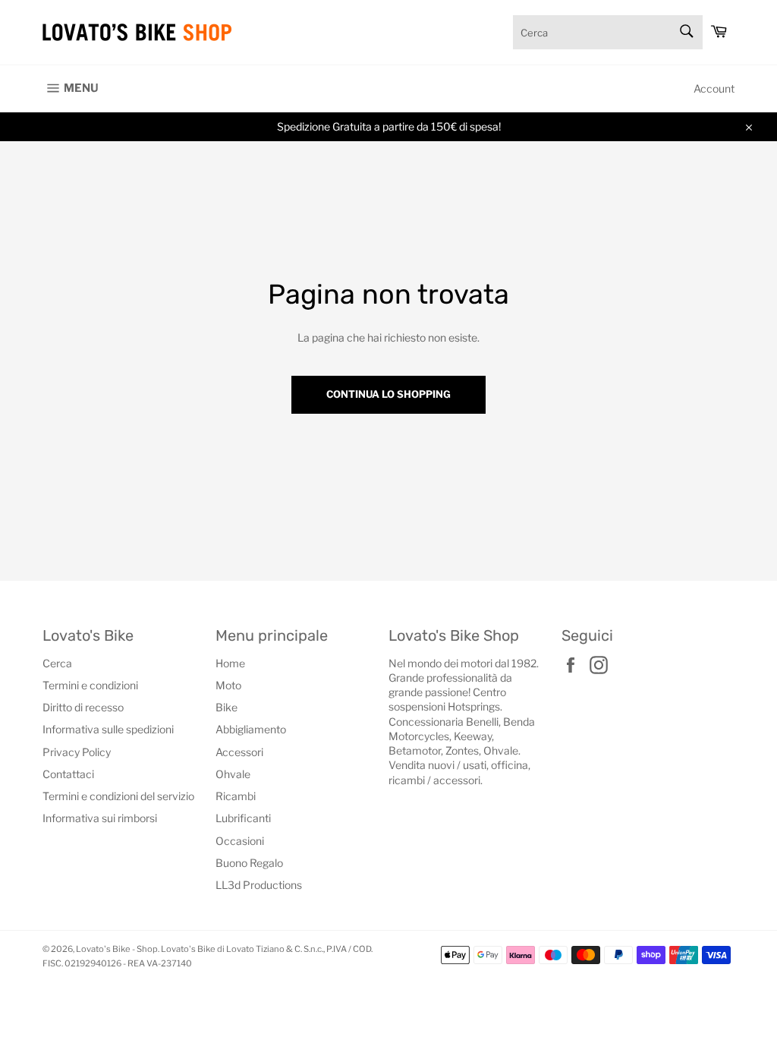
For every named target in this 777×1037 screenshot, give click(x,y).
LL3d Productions (258, 884)
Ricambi (235, 796)
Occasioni (239, 840)
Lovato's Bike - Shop (117, 949)
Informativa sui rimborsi (99, 818)
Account (714, 88)
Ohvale (232, 774)
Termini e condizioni (90, 685)
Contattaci (68, 774)
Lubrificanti (243, 818)
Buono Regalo (249, 862)
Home (230, 663)
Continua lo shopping (388, 394)
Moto (228, 685)
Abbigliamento (250, 729)
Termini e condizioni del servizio (118, 796)
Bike (226, 707)
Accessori (239, 751)
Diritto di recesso (83, 707)
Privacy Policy (76, 751)
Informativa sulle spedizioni (108, 729)
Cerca (57, 663)
